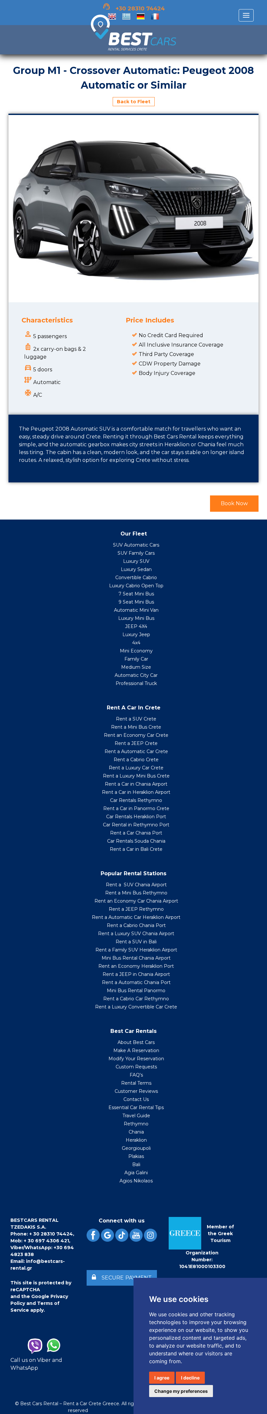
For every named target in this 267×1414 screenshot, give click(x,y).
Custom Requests (136, 1067)
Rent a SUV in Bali (136, 942)
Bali (136, 1164)
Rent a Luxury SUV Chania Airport (136, 933)
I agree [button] (161, 1377)
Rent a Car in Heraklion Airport (136, 792)
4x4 (136, 643)
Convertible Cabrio (136, 577)
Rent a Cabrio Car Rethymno (136, 999)
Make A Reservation (136, 1050)
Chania (136, 1132)
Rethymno (136, 1124)
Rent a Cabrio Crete (136, 760)
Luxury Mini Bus (136, 618)
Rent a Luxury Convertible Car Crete (136, 1007)
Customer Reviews (136, 1091)
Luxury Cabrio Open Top (136, 586)
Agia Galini (136, 1173)
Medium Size (136, 667)
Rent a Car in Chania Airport (136, 784)
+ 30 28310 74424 (51, 1234)
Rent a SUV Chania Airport (136, 885)
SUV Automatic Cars (136, 545)
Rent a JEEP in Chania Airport (136, 974)
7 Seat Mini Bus (136, 594)
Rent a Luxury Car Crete (136, 768)
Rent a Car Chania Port (136, 833)
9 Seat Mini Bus (136, 602)
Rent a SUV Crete (136, 719)
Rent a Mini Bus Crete (136, 727)
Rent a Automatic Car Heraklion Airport (136, 917)
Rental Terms (136, 1083)
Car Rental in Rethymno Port (136, 825)
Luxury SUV (136, 561)
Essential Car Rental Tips (136, 1107)
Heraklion (136, 1140)
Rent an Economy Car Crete (136, 735)
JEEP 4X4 (136, 626)
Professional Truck (136, 683)
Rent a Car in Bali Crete (136, 849)
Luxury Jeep (136, 634)
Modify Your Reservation (136, 1059)
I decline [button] (190, 1377)
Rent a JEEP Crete (136, 743)
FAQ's (136, 1075)
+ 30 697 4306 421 (46, 1241)
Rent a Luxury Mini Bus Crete (136, 776)
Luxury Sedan (136, 569)
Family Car (136, 659)
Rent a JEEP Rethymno (136, 909)
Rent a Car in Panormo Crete (136, 808)
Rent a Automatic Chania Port (136, 982)
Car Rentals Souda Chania (136, 841)
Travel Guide (136, 1116)
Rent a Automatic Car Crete (136, 751)
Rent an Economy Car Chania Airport (136, 901)
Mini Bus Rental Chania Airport (136, 958)
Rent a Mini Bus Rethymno (136, 893)
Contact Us (136, 1099)
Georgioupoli (136, 1148)
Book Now (234, 503)
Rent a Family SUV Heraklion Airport (136, 950)
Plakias (136, 1156)
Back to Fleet (133, 102)
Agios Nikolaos (136, 1181)
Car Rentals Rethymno (136, 800)
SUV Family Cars (136, 553)
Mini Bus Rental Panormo (136, 990)
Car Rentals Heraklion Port (136, 817)
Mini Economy (136, 651)
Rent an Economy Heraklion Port (136, 966)
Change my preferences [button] (181, 1391)
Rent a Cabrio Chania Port (136, 925)
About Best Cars (136, 1042)
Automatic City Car (136, 675)
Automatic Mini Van (136, 610)
